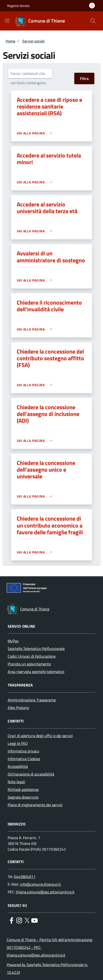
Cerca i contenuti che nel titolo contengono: (28, 78)
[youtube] (34, 920)
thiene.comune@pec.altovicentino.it (45, 892)
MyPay (13, 641)
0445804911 (24, 876)
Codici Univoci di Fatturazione (32, 656)
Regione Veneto (18, 5)
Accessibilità (18, 766)
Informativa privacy (23, 751)
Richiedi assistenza (23, 789)
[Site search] (93, 21)
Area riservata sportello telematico (36, 671)
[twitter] (27, 920)
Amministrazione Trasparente (32, 700)
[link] (35, 133)
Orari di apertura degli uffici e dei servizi (40, 736)
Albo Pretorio (18, 707)
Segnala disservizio (23, 797)
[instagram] (19, 920)
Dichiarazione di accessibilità (31, 774)
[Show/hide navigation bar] (7, 21)
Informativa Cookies (24, 759)
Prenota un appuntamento (29, 664)
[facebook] (11, 920)
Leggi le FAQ (18, 743)
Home (10, 41)
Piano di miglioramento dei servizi (35, 805)
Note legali (16, 782)
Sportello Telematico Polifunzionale (36, 648)
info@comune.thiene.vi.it (40, 884)
